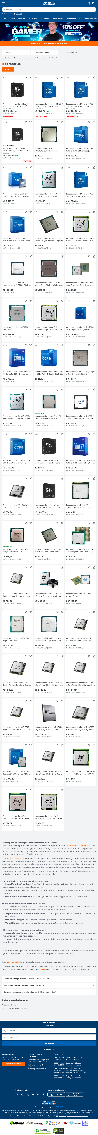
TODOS (8, 69)
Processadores (29, 58)
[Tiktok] (43, 1094)
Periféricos (71, 19)
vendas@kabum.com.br (37, 1069)
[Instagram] (22, 1094)
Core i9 (24, 1008)
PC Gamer (44, 19)
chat (43, 1065)
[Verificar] (17, 1123)
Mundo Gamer (9, 19)
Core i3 (4, 1008)
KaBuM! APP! (13, 962)
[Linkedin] (38, 1094)
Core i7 (54, 58)
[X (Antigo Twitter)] (27, 1094)
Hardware (33, 19)
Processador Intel (43, 58)
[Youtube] (33, 1094)
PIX (43, 969)
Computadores (58, 19)
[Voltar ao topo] (49, 1103)
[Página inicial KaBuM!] (49, 3)
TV (80, 19)
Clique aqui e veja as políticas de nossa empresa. (72, 1116)
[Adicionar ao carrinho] (30, 78)
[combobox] (49, 9)
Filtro (8, 52)
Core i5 (11, 1008)
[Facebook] (17, 1094)
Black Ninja (22, 19)
